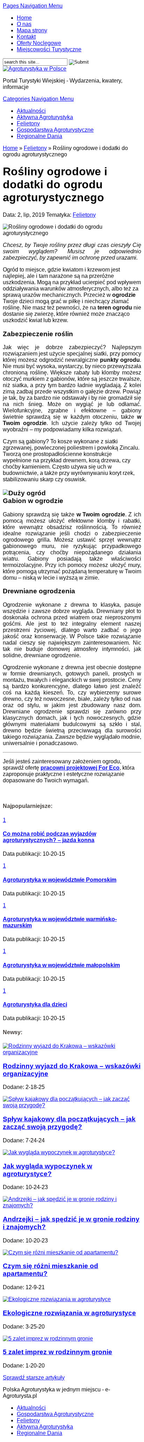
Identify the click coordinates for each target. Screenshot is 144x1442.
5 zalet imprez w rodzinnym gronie (57, 1352)
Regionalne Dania (39, 136)
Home (24, 18)
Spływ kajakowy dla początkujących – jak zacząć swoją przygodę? (69, 1122)
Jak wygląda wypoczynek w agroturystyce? (47, 1169)
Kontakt (26, 37)
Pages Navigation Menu (33, 6)
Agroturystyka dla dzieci (35, 1004)
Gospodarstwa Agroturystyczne (55, 130)
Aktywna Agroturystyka (45, 117)
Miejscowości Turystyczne (49, 49)
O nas (24, 24)
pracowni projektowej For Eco (80, 768)
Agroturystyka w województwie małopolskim (61, 965)
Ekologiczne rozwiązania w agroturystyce (69, 1313)
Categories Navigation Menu (38, 99)
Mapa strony (32, 30)
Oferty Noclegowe (39, 43)
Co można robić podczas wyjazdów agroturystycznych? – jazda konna (49, 837)
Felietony (28, 123)
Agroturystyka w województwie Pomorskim (59, 880)
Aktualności (31, 111)
